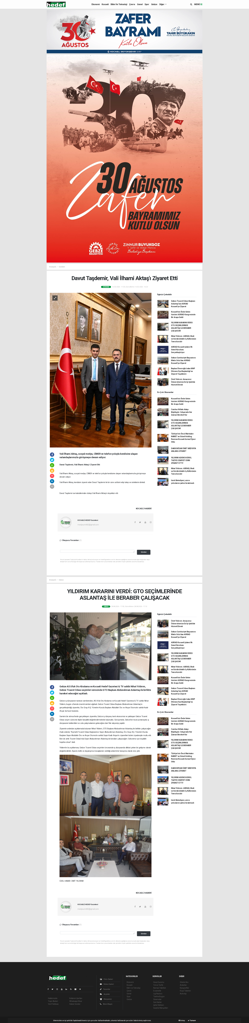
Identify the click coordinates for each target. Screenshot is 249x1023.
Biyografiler (184, 988)
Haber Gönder (74, 1004)
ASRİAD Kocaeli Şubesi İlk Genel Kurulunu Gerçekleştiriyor (181, 349)
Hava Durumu (158, 982)
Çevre (132, 4)
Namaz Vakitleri (159, 988)
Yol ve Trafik (158, 985)
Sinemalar (157, 999)
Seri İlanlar (157, 1002)
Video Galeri (108, 984)
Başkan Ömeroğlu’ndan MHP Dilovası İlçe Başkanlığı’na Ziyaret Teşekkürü (183, 371)
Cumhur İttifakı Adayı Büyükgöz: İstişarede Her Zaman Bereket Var (181, 412)
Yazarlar (106, 989)
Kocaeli (105, 4)
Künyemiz (107, 999)
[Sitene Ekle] (81, 989)
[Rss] (72, 989)
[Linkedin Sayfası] (67, 989)
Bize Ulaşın (107, 1004)
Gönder (144, 552)
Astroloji (183, 994)
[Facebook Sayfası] (49, 989)
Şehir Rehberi (158, 1005)
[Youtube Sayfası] (63, 989)
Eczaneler (157, 991)
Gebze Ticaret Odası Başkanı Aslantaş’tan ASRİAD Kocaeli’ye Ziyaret (183, 304)
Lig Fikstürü (157, 994)
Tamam (192, 1020)
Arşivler (106, 994)
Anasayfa (52, 267)
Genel (140, 4)
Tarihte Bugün (159, 996)
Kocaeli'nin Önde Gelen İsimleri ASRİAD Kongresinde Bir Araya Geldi (183, 314)
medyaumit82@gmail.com (88, 525)
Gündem (62, 267)
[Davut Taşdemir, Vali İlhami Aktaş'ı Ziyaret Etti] (100, 370)
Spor (147, 4)
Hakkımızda (52, 998)
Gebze (154, 4)
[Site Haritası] (76, 989)
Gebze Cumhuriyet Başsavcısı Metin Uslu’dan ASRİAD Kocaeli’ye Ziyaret (183, 360)
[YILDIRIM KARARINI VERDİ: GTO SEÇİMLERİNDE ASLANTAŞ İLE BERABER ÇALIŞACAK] (100, 646)
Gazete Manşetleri (160, 1008)
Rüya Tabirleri (185, 991)
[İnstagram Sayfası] (58, 989)
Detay (182, 1020)
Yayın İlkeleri (53, 1001)
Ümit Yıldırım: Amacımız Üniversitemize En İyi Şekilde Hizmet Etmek (183, 382)
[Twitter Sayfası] (53, 989)
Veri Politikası (53, 1004)
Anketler (183, 985)
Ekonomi (96, 4)
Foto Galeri (108, 979)
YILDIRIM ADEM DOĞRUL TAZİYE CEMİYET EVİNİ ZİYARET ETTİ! (181, 460)
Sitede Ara (184, 982)
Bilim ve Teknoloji (119, 4)
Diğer (162, 4)
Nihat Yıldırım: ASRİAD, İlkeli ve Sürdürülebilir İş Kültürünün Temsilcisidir (183, 339)
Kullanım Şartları (75, 998)
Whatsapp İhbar (75, 1001)
